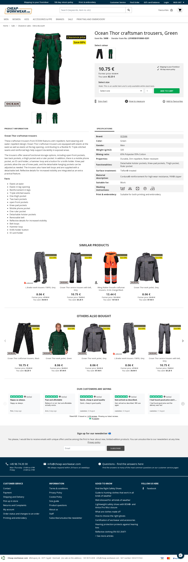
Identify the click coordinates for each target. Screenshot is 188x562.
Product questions (58, 505)
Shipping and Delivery (13, 496)
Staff (51, 513)
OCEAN (123, 136)
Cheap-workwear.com (18, 558)
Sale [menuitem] (70, 19)
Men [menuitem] (6, 19)
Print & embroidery (87, 2)
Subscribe (115, 448)
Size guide (54, 501)
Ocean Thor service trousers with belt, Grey (76, 288)
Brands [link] (60, 19)
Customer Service (118, 2)
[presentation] (181, 340)
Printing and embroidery (15, 518)
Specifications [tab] (104, 128)
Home (5, 26)
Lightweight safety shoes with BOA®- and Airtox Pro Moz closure (115, 506)
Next (92, 68)
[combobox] (96, 10)
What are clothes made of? (108, 511)
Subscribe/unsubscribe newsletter (65, 518)
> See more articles (104, 536)
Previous (2, 68)
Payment (7, 492)
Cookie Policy (55, 496)
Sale (13, 26)
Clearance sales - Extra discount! (31, 26)
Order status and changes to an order (21, 513)
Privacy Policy (55, 492)
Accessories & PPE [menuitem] (42, 19)
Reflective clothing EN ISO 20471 (110, 531)
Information (56, 483)
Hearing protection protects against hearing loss (116, 526)
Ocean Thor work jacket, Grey (146, 287)
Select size (103, 82)
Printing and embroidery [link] (91, 19)
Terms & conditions (58, 488)
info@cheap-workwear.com (64, 464)
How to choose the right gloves (110, 515)
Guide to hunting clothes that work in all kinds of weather (114, 494)
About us (53, 509)
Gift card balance (151, 2)
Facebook (151, 488)
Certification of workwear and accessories (115, 520)
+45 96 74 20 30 (19, 464)
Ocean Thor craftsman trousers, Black (23, 358)
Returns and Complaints (14, 505)
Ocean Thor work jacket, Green (59, 358)
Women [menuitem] (16, 19)
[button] (180, 555)
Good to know (103, 483)
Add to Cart (166, 91)
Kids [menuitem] (26, 19)
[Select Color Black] (100, 54)
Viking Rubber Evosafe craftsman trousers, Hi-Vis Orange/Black (111, 288)
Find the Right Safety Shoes (108, 488)
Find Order (134, 2)
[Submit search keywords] (128, 10)
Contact (7, 488)
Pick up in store (10, 501)
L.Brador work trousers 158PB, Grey (40, 287)
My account (8, 509)
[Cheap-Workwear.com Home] (18, 10)
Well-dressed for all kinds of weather (112, 500)
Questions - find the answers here (122, 464)
